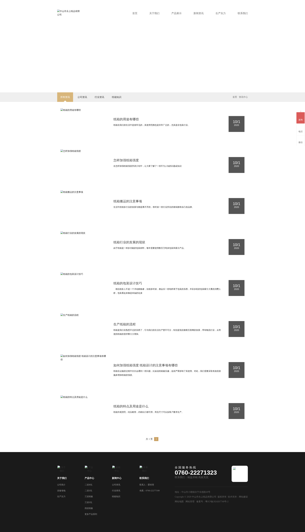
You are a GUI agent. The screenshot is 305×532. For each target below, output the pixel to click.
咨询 (300, 120)
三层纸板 (89, 496)
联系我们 (243, 13)
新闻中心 (117, 478)
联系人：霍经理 (146, 485)
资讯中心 (243, 97)
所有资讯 (65, 97)
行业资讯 (99, 97)
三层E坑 (88, 502)
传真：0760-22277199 (149, 490)
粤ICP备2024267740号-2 (216, 501)
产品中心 (89, 478)
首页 (134, 13)
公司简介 (61, 485)
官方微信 (225, 2)
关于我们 (154, 13)
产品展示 (176, 13)
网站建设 (243, 497)
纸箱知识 (116, 97)
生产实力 (221, 13)
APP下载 (242, 2)
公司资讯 (82, 97)
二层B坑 (88, 485)
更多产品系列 (91, 514)
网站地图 (179, 501)
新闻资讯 (198, 13)
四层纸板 (89, 508)
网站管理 (190, 501)
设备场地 (61, 490)
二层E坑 (88, 490)
